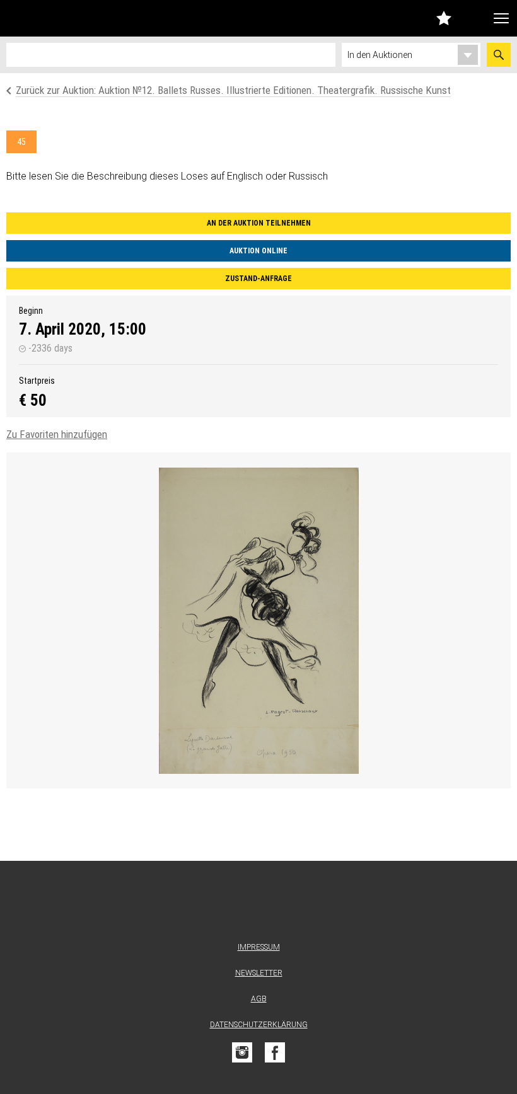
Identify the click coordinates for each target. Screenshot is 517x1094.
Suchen (499, 55)
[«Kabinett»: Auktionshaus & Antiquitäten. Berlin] (258, 904)
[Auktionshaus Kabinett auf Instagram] (242, 1052)
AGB (259, 998)
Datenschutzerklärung (259, 1024)
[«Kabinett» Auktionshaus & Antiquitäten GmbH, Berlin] (77, 18)
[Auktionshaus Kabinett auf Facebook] (275, 1052)
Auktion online (258, 250)
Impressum (259, 947)
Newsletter (258, 973)
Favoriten (443, 18)
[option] (258, 620)
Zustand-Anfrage (258, 278)
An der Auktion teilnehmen (259, 223)
